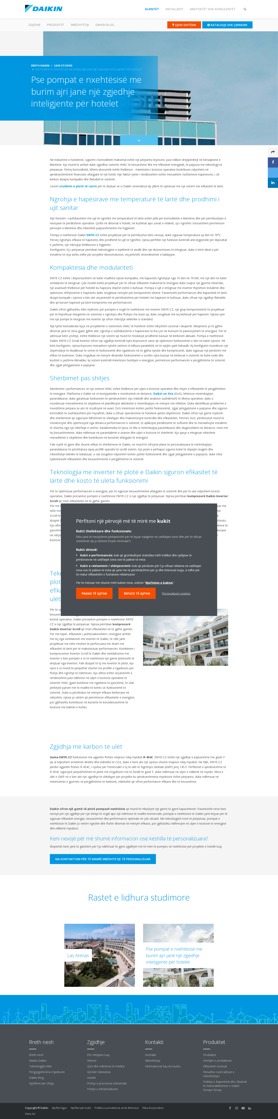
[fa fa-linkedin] (249, 1108)
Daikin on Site (163, 394)
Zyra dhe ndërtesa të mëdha (106, 1066)
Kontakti (150, 1055)
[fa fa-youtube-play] (243, 1108)
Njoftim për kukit (81, 1108)
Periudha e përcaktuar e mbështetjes (218, 1074)
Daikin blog (104, 25)
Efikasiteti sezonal (215, 1066)
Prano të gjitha (94, 593)
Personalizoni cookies (176, 593)
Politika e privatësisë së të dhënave (117, 1108)
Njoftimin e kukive (159, 582)
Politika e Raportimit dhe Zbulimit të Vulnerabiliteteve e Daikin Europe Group (225, 1086)
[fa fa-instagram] (236, 1108)
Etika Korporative (153, 1108)
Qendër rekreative (99, 1072)
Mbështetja (80, 25)
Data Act (30, 1114)
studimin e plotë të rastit (78, 186)
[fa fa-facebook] (230, 1108)
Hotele (91, 1078)
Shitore (91, 1060)
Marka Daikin (37, 1060)
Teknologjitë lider (40, 1066)
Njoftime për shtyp (41, 1083)
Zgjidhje (34, 25)
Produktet (55, 25)
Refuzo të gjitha (137, 593)
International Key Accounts (163, 1066)
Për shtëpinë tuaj (98, 1055)
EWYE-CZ (92, 235)
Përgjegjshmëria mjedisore (47, 1072)
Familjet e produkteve (217, 1060)
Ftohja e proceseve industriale (107, 1083)
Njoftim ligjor (59, 1108)
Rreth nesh (36, 1055)
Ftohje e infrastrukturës (102, 1089)
